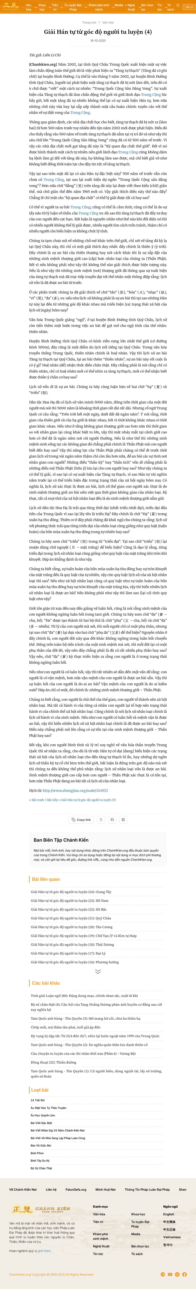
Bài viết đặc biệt (41, 1123)
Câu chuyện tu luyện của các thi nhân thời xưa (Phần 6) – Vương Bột (83, 1053)
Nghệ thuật (101, 1246)
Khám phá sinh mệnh (100, 1236)
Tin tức (98, 1254)
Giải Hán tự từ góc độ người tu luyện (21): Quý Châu (71, 918)
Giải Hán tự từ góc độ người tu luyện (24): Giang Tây (71, 891)
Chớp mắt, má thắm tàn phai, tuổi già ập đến (65, 1027)
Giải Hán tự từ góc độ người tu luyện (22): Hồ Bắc (69, 909)
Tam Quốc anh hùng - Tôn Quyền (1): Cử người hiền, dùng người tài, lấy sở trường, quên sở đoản (96, 1074)
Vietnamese (172, 1237)
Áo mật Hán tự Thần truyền (48, 1108)
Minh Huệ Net (106, 1189)
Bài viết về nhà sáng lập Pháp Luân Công (58, 1138)
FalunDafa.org (76, 1189)
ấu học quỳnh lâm (43, 1115)
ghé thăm (44, 1251)
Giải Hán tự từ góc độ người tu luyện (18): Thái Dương (72, 944)
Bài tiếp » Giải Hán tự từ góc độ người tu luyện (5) (81, 800)
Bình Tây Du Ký (40, 1160)
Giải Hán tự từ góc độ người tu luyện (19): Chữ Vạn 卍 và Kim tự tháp (84, 935)
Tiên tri (98, 1222)
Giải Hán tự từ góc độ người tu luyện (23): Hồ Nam (70, 900)
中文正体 (169, 1229)
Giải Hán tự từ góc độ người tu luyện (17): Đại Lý (68, 953)
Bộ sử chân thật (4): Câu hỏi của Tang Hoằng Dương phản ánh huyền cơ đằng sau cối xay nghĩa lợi (96, 1007)
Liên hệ (51, 1189)
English (168, 1214)
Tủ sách (170, 7)
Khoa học (138, 1214)
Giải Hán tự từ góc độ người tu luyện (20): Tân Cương (72, 927)
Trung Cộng (151, 94)
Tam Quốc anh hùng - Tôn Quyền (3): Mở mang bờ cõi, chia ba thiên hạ (85, 1018)
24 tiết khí (38, 1100)
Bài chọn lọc (147, 7)
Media (135, 1234)
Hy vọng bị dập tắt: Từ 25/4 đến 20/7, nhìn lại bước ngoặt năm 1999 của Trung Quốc (95, 1036)
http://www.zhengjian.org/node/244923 (75, 790)
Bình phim (37, 1153)
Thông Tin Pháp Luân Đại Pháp (147, 1189)
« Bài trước (36, 800)
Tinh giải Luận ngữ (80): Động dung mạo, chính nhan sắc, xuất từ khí (84, 995)
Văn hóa (99, 1214)
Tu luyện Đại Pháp (140, 1224)
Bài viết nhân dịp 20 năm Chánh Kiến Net (58, 1130)
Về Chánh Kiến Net (23, 1189)
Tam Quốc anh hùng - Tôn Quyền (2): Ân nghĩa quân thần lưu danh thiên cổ (89, 1044)
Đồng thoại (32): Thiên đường (53, 1062)
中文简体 (169, 1222)
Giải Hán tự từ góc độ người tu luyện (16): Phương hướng (75, 962)
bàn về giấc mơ (41, 1145)
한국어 (167, 1245)
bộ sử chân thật (41, 1168)
